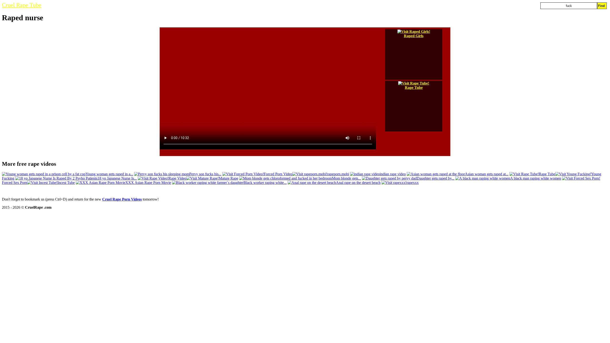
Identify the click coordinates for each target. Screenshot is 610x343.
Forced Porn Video (278, 174)
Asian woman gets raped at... (486, 174)
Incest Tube (66, 183)
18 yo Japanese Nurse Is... (117, 178)
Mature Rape (228, 178)
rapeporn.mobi (338, 174)
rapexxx (413, 183)
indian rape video (393, 174)
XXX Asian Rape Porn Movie (148, 183)
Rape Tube (414, 88)
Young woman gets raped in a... (109, 174)
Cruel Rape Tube (21, 5)
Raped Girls (413, 36)
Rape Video (177, 178)
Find (601, 6)
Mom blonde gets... (346, 178)
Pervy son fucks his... (205, 174)
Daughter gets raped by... (435, 178)
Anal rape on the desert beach (358, 183)
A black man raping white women (535, 178)
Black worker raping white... (265, 183)
